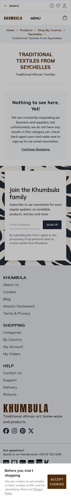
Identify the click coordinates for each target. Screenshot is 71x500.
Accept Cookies (57, 481)
